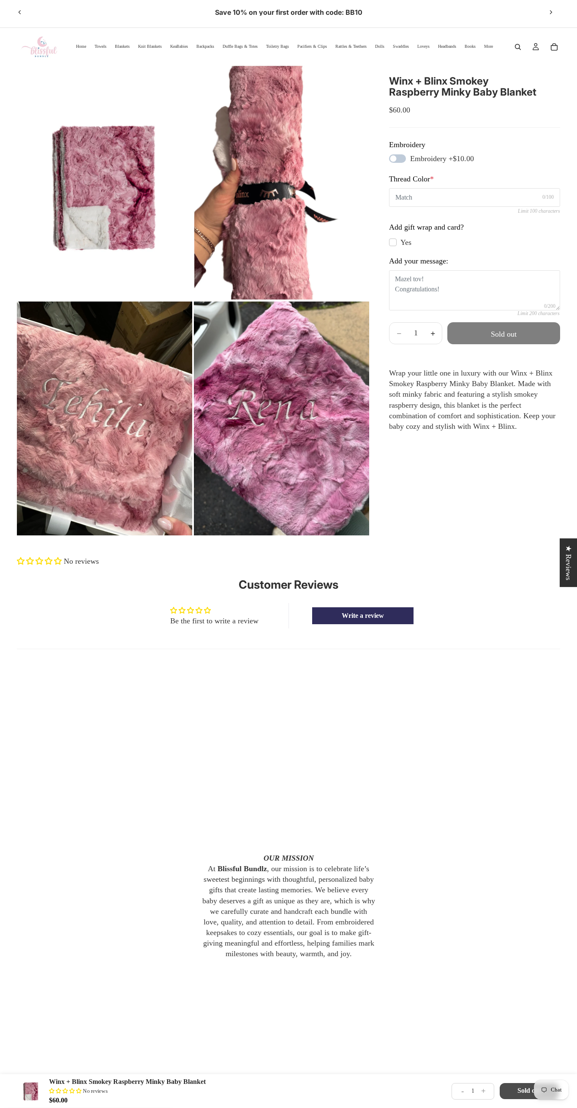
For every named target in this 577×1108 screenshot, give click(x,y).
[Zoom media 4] (281, 418)
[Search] (518, 47)
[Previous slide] (20, 12)
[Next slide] (551, 12)
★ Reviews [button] (568, 562)
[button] (40, 561)
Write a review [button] (363, 615)
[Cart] (554, 47)
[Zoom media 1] (104, 182)
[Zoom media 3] (104, 418)
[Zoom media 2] (281, 182)
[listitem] (488, 47)
